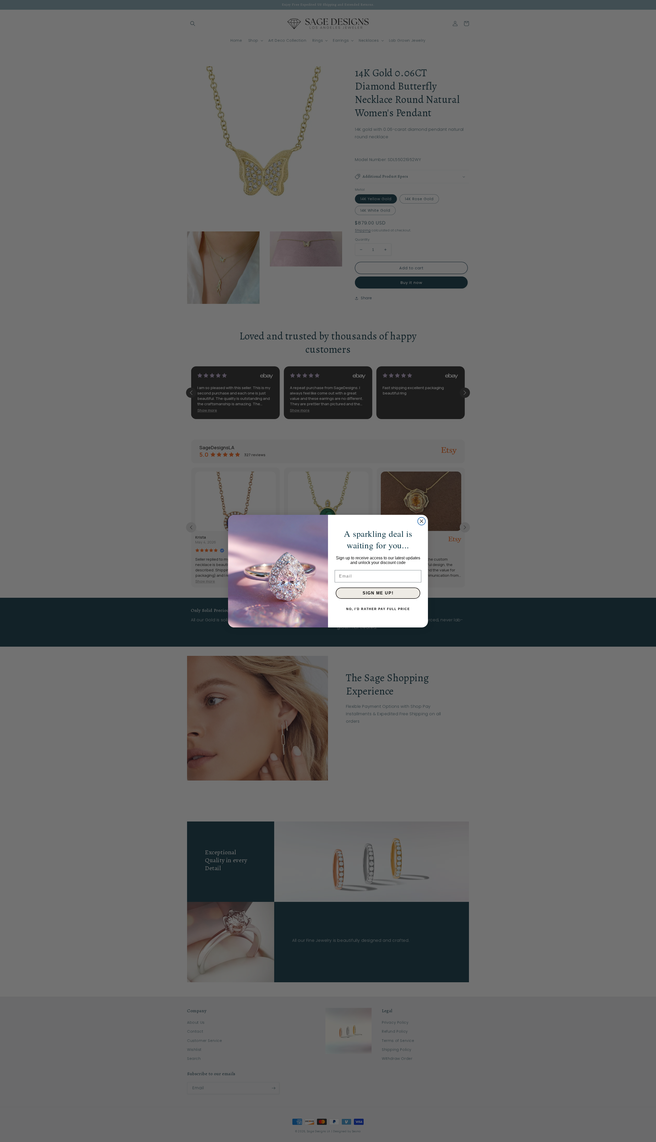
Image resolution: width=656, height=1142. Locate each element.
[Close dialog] (421, 521)
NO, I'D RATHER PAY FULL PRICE (378, 609)
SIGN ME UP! (378, 593)
